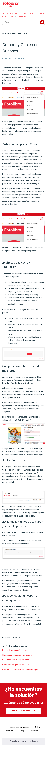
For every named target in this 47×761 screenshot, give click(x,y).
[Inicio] (10, 7)
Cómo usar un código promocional (17, 655)
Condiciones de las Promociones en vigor (20, 669)
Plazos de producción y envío (15, 650)
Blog (22, 731)
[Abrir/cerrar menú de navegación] (42, 4)
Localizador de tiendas (19, 727)
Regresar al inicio (9, 638)
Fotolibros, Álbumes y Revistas (15, 660)
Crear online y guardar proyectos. (16, 665)
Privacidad (35, 731)
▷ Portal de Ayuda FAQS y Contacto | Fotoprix (18, 13)
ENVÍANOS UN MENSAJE (24, 710)
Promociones (21, 16)
